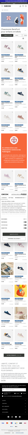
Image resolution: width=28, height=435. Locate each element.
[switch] (25, 222)
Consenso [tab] (4, 197)
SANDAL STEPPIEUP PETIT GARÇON (20, 80)
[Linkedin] (19, 417)
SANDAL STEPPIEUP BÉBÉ (6, 344)
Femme (17, 393)
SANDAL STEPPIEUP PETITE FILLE (6, 57)
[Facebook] (8, 417)
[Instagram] (12, 417)
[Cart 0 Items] (26, 6)
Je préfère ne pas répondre (7, 393)
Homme (24, 393)
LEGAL (13, 432)
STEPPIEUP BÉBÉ (18, 103)
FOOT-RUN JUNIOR (19, 299)
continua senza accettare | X (18, 194)
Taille (16, 35)
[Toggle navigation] (2, 6)
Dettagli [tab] (11, 197)
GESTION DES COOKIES (20, 432)
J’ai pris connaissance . (13, 396)
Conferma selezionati (14, 238)
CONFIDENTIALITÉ (7, 432)
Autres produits (14, 355)
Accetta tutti (14, 234)
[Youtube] (16, 417)
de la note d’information (17, 396)
